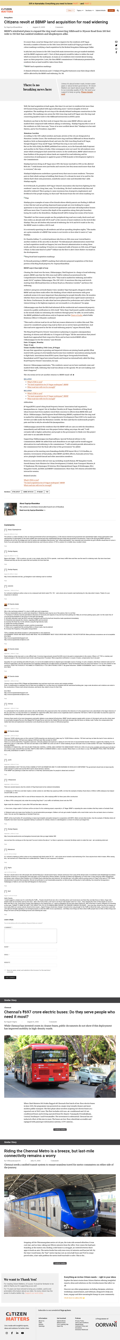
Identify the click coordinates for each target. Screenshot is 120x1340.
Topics (79, 10)
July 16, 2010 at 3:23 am (10, 872)
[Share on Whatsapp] (116, 49)
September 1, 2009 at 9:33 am (11, 590)
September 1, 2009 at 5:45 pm (11, 735)
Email (6, 955)
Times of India (76, 315)
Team (40, 1322)
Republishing (79, 1324)
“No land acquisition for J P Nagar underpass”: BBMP (47, 385)
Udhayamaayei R (13, 1161)
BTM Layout (16, 492)
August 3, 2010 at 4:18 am (10, 895)
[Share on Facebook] (116, 52)
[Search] (118, 11)
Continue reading (60, 1129)
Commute (59, 27)
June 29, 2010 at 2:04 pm (10, 854)
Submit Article (101, 10)
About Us (41, 1321)
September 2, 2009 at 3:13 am (11, 764)
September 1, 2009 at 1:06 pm (11, 608)
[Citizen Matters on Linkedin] (17, 1333)
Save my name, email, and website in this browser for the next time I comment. (29, 971)
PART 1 (76, 3)
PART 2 (87, 3)
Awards (41, 1324)
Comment (8, 927)
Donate (111, 10)
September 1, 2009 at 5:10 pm (11, 708)
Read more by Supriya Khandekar (32, 510)
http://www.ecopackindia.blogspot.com (16, 638)
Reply (5, 546)
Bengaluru (8, 18)
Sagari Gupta (12, 1022)
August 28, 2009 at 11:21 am (11, 555)
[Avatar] (10, 509)
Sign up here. (66, 1310)
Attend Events (61, 1322)
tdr (47, 492)
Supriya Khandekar (14, 27)
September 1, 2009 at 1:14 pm (11, 653)
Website (7, 962)
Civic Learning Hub (62, 1324)
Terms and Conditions (82, 1322)
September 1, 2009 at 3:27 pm (11, 681)
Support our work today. (34, 1293)
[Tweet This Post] (116, 45)
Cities (70, 10)
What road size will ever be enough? (41, 387)
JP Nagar (40, 492)
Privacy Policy (79, 1321)
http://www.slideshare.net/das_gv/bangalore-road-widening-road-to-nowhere (28, 576)
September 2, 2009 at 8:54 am (11, 784)
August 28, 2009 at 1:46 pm (11, 574)
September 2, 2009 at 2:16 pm (11, 833)
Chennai (7, 1008)
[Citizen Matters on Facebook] (12, 1333)
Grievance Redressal (81, 1329)
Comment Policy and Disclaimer (81, 1327)
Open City (60, 1326)
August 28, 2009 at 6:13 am (11, 534)
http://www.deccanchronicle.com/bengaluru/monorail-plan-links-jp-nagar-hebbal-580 (30, 836)
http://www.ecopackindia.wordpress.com (16, 640)
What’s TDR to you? (34, 382)
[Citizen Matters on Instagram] (6, 1333)
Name (6, 947)
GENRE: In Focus (28, 492)
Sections (88, 10)
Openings (42, 1326)
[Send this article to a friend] (116, 42)
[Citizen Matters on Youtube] (22, 1333)
